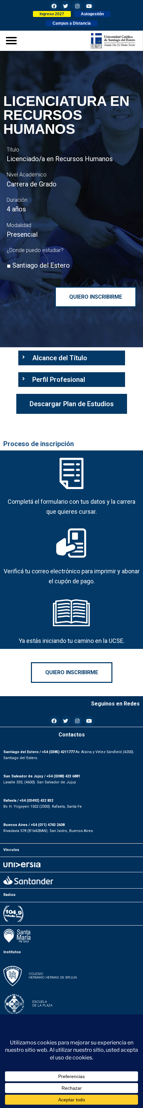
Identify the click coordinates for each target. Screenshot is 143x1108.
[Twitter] (66, 6)
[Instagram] (77, 6)
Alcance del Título (59, 358)
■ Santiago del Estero (38, 265)
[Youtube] (89, 6)
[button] (52, 14)
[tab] (71, 358)
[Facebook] (54, 6)
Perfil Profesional (58, 380)
